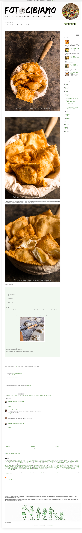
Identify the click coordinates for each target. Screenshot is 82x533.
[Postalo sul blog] (19, 394)
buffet (77, 461)
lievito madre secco (43, 468)
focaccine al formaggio (26, 395)
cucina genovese (16, 395)
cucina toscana (36, 465)
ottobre (67, 95)
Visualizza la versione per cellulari (32, 448)
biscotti (56, 461)
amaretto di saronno (19, 461)
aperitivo (36, 461)
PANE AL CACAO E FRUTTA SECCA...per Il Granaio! (70, 101)
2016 (66, 125)
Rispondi (9, 406)
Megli (36, 395)
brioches (72, 461)
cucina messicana (16, 465)
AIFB (5, 460)
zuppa (10, 473)
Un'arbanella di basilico (12, 417)
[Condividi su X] (21, 394)
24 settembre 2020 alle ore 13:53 (18, 401)
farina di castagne (40, 466)
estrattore (74, 465)
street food (49, 395)
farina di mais (70, 466)
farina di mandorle (76, 466)
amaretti (13, 461)
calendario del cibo (19, 462)
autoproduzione (46, 461)
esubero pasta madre (13, 466)
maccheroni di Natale (61, 468)
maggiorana (68, 468)
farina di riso (8, 467)
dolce (50, 465)
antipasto (12, 395)
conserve (7, 464)
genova (58, 467)
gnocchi (75, 467)
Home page (33, 446)
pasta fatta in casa (55, 469)
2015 (66, 127)
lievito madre (36, 468)
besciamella (51, 461)
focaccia (38, 467)
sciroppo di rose (13, 472)
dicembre (67, 92)
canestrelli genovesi (37, 462)
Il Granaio (48, 460)
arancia (41, 461)
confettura (77, 462)
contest (13, 464)
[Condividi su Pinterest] (23, 394)
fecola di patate (24, 467)
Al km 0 (16, 366)
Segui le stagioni (70, 460)
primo (56, 470)
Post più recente (7, 446)
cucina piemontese (23, 465)
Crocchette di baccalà (13, 374)
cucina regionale (29, 465)
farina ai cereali (26, 466)
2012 (66, 131)
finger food (29, 467)
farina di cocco (51, 466)
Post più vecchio (57, 446)
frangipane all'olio (43, 467)
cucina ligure (21, 395)
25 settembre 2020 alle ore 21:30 (18, 423)
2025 (66, 84)
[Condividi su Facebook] (22, 394)
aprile (67, 115)
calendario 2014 (12, 462)
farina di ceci (45, 466)
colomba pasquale (68, 462)
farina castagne (32, 466)
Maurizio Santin (54, 460)
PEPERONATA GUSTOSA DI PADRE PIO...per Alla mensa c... (72, 108)
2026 (66, 83)
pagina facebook (29, 385)
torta (71, 472)
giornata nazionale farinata (64, 467)
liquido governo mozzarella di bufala (52, 468)
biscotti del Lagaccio (62, 461)
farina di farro (56, 466)
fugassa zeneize (49, 467)
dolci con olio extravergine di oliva (60, 465)
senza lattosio (46, 472)
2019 (66, 121)
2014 (66, 128)
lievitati (23, 468)
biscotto (68, 461)
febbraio (67, 118)
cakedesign (7, 462)
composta (73, 462)
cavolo (49, 462)
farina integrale (14, 467)
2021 (66, 90)
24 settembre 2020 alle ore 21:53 (16, 409)
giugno (67, 112)
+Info (52, 0)
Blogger (51, 525)
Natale (59, 460)
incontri (20, 468)
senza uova (53, 472)
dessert (44, 465)
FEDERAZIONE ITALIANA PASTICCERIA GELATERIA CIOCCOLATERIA (28, 460)
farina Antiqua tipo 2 (20, 466)
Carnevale (9, 460)
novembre (68, 94)
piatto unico (42, 395)
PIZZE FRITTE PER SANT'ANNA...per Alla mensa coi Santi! (73, 41)
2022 (66, 88)
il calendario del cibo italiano (12, 468)
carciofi (42, 462)
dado (40, 465)
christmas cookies (54, 462)
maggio (67, 114)
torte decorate (76, 472)
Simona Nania (10, 401)
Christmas (14, 460)
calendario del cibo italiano (27, 462)
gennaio (67, 119)
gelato (54, 467)
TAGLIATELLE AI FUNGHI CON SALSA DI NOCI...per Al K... (72, 103)
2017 (66, 124)
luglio (67, 111)
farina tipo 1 (19, 467)
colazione (60, 462)
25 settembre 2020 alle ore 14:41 (21, 417)
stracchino (45, 395)
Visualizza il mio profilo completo (10, 479)
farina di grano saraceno (62, 466)
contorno (19, 464)
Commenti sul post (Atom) (12, 450)
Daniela (9, 409)
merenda (38, 395)
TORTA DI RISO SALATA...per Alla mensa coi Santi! (74, 57)
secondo (19, 472)
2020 (66, 91)
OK (54, 0)
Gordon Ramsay (42, 460)
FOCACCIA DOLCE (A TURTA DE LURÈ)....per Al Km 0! (74, 65)
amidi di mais (26, 461)
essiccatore (70, 465)
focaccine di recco (32, 395)
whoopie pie (6, 473)
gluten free (71, 467)
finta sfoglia (34, 467)
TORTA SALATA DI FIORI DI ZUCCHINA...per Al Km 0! (74, 49)
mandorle (73, 468)
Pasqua (64, 460)
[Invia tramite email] (18, 394)
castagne (45, 462)
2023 (66, 87)
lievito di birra (29, 468)
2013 (66, 130)
